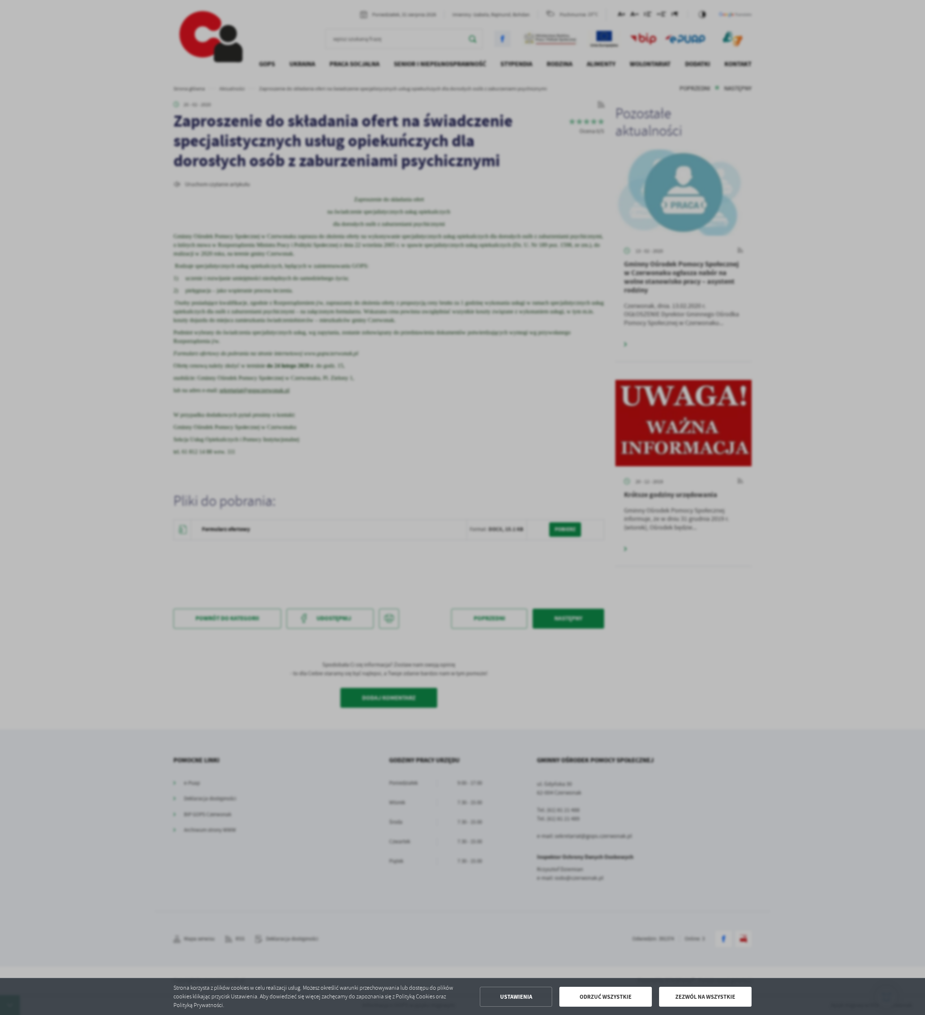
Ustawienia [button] (516, 997)
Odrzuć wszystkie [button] (606, 997)
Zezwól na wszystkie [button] (705, 997)
